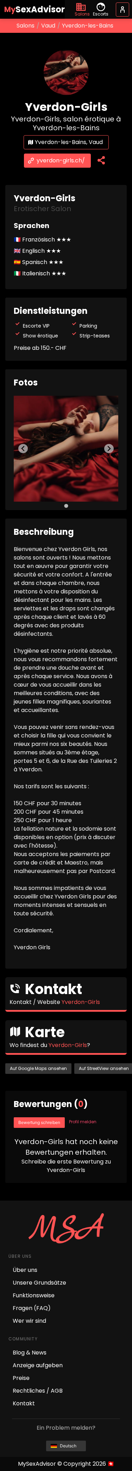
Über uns (25, 1270)
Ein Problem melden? (66, 1428)
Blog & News (29, 1353)
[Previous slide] (23, 448)
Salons (25, 26)
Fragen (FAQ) (32, 1308)
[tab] (66, 506)
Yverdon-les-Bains (87, 26)
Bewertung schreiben (39, 1122)
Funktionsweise (34, 1295)
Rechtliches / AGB (38, 1391)
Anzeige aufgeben (38, 1365)
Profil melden (82, 1122)
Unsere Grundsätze (39, 1283)
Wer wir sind (29, 1321)
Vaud (48, 26)
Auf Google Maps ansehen (38, 1068)
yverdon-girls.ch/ (61, 160)
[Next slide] (109, 448)
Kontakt (24, 1403)
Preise (21, 1378)
